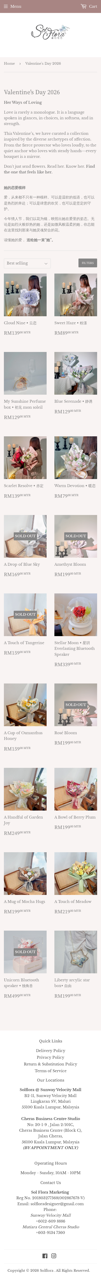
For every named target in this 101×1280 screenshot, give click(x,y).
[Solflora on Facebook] (45, 1256)
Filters (88, 263)
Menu (15, 6)
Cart (92, 6)
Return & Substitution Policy (50, 1064)
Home (9, 63)
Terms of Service (51, 1071)
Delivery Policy (50, 1050)
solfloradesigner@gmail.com (57, 1204)
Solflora (46, 1270)
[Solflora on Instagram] (53, 1256)
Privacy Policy (50, 1057)
